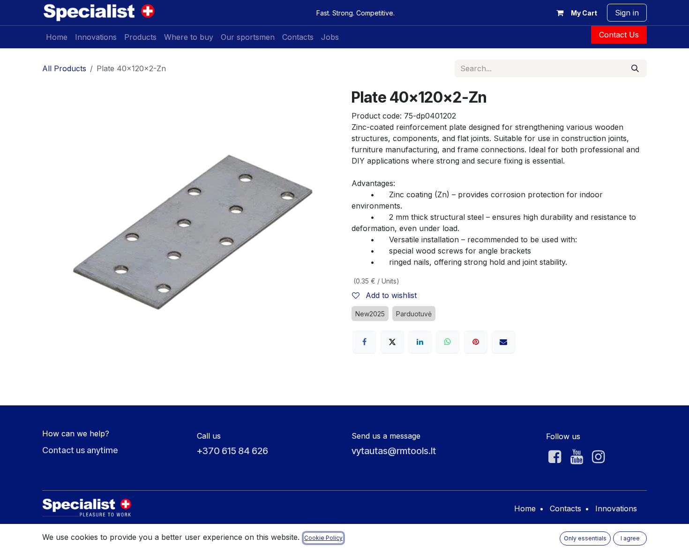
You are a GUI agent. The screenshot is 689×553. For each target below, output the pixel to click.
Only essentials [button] (585, 538)
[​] (555, 457)
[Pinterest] (475, 341)
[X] (392, 341)
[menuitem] (56, 37)
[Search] (635, 68)
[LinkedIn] (420, 341)
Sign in (627, 12)
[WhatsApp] (447, 341)
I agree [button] (630, 538)
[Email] (503, 341)
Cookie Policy (323, 537)
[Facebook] (364, 341)
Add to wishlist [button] (390, 295)
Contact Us (619, 34)
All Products (64, 68)
